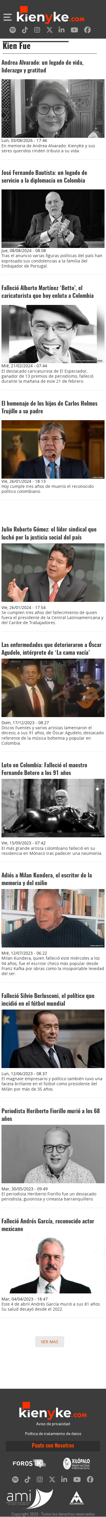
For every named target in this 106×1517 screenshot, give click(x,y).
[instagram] (37, 31)
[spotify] (12, 31)
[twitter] (49, 31)
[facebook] (87, 31)
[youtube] (74, 31)
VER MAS (49, 1341)
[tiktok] (25, 31)
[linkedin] (61, 31)
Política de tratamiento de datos (53, 1433)
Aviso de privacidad (53, 1423)
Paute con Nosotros (53, 1446)
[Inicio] (50, 16)
